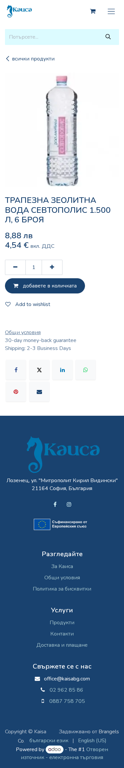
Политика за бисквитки (62, 589)
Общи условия (62, 577)
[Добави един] (52, 267)
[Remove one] (15, 267)
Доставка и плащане (62, 645)
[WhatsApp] (86, 370)
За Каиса (62, 566)
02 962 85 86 (66, 690)
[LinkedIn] (62, 370)
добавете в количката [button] (49, 285)
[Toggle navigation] (111, 11)
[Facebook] (16, 370)
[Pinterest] (16, 392)
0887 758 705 (64, 701)
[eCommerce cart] (92, 11)
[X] (39, 370)
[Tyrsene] (108, 37)
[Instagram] (69, 504)
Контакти (62, 633)
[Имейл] (39, 392)
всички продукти (33, 58)
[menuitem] (48, 741)
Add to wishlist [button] (32, 304)
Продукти (62, 622)
